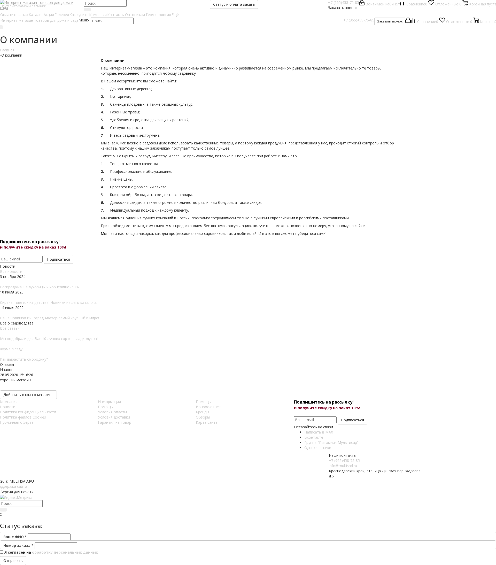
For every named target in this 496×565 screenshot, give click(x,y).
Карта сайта (207, 422)
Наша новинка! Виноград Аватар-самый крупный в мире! (49, 317)
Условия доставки (114, 417)
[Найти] (87, 9)
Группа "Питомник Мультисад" (331, 442)
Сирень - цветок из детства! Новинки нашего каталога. (48, 302)
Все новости (11, 271)
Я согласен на (51, 552)
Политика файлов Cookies (23, 417)
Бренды (202, 411)
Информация (109, 401)
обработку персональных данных (65, 552)
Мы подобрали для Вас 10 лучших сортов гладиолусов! (49, 338)
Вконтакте (313, 437)
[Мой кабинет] (408, 21)
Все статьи (10, 328)
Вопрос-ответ (208, 406)
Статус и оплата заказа (234, 4)
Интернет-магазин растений (24, 6)
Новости (7, 406)
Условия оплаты (112, 411)
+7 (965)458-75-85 (343, 2)
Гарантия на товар (114, 422)
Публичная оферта (17, 422)
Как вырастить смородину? (24, 359)
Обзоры (203, 417)
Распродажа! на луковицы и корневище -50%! (40, 286)
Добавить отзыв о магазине (28, 394)
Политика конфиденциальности (28, 411)
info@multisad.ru (343, 465)
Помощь (105, 406)
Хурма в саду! (11, 348)
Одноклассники (317, 447)
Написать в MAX (318, 432)
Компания (9, 401)
